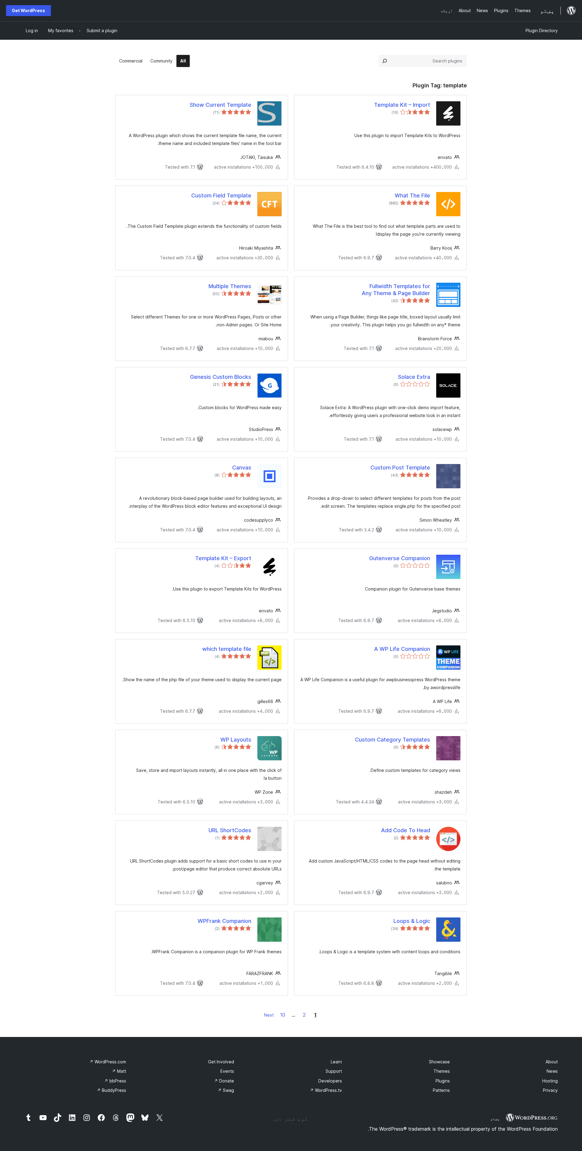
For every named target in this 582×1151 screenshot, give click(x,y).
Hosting (550, 1080)
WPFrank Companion (224, 921)
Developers (330, 1080)
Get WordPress (28, 10)
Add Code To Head (405, 830)
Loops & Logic (411, 921)
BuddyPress (111, 1090)
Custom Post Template (400, 467)
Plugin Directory (542, 30)
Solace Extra (414, 377)
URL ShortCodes (230, 830)
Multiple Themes (230, 286)
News (552, 1071)
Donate (224, 1080)
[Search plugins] (385, 61)
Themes (441, 1071)
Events (227, 1071)
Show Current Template (220, 105)
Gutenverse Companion (399, 558)
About (552, 1061)
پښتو (495, 1118)
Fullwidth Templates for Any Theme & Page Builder (396, 289)
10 (282, 1015)
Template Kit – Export (223, 558)
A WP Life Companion (402, 649)
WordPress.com (107, 1061)
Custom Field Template (221, 195)
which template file (226, 649)
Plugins (443, 1080)
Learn (336, 1061)
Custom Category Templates (392, 739)
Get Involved (221, 1061)
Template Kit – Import (402, 105)
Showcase (439, 1061)
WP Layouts (235, 739)
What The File (412, 195)
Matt (119, 1071)
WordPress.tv (326, 1090)
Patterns (441, 1090)
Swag (226, 1090)
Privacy (550, 1090)
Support (334, 1071)
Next (269, 1015)
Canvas (241, 467)
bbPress (115, 1080)
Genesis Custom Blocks (220, 377)
